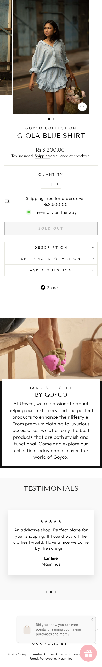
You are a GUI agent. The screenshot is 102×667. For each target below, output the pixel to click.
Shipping (42, 155)
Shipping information (51, 259)
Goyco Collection (51, 128)
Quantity (51, 174)
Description (51, 247)
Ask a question (51, 270)
